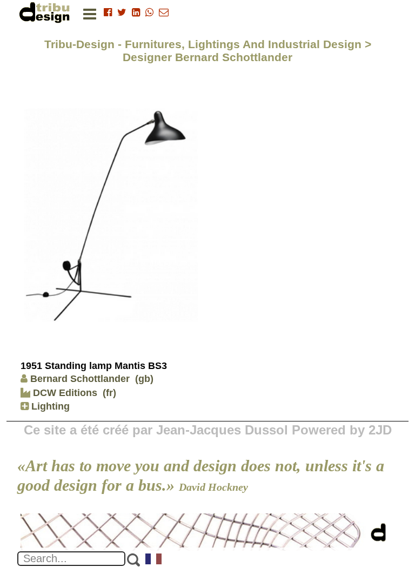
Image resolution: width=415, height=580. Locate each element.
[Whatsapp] (149, 12)
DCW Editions (63, 392)
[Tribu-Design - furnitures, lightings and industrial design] (46, 12)
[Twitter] (121, 12)
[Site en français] (154, 560)
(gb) (144, 378)
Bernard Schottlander (80, 378)
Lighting (49, 406)
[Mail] (164, 12)
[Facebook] (108, 12)
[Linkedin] (136, 12)
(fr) (109, 392)
